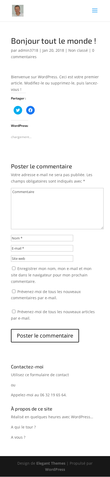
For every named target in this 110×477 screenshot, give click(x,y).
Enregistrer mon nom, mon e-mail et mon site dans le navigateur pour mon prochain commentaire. (51, 275)
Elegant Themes (50, 463)
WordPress (55, 469)
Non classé (78, 50)
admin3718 (28, 50)
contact (62, 374)
